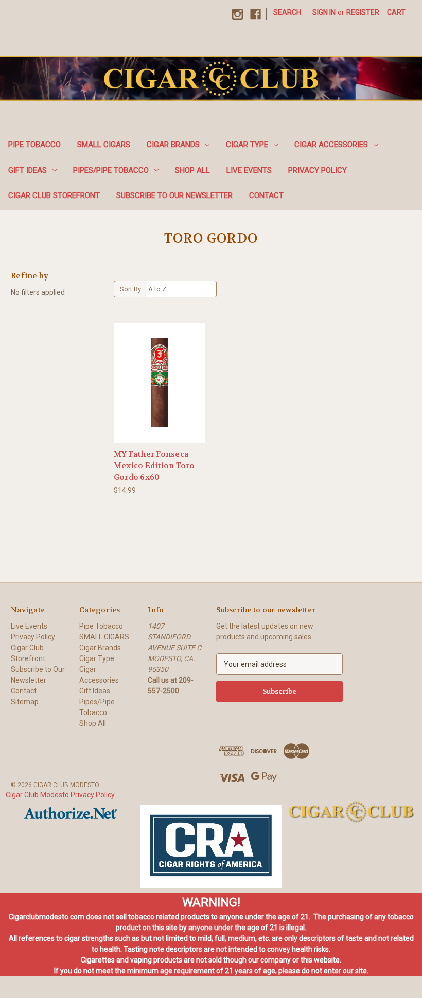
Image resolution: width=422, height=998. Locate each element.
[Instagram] (237, 14)
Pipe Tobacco (34, 144)
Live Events (249, 170)
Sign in (324, 12)
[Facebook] (255, 14)
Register (362, 12)
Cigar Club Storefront (54, 195)
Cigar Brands (173, 144)
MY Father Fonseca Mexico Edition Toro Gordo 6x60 (154, 466)
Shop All (192, 170)
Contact (266, 195)
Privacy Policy (317, 170)
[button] (210, 846)
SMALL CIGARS (103, 144)
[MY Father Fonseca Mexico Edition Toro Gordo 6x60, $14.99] (159, 382)
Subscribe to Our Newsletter (174, 195)
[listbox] (181, 289)
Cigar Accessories (331, 144)
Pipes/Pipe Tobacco (111, 170)
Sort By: (131, 289)
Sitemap (25, 702)
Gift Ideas (27, 170)
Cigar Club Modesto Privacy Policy (60, 795)
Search (287, 12)
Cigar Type (247, 144)
